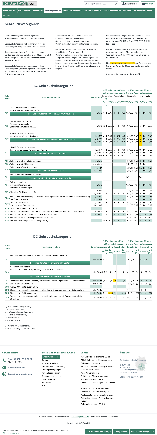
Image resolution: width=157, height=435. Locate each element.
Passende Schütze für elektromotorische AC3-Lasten (50, 140)
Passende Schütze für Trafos (50, 171)
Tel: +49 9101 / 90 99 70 (20, 359)
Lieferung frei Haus (80, 417)
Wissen (84, 353)
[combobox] (98, 3)
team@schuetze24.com (20, 374)
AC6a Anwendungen (90, 373)
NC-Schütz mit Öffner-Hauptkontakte (97, 366)
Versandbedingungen (51, 373)
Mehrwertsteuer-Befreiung (53, 366)
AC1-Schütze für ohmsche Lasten (95, 357)
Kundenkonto (131, 4)
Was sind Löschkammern (92, 379)
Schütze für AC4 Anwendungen (95, 376)
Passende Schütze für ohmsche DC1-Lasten (50, 263)
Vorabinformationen (50, 363)
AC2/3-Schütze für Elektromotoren (96, 360)
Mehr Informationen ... (11, 433)
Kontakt (45, 360)
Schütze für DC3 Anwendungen (95, 388)
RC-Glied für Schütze (90, 370)
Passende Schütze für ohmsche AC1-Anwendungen (50, 114)
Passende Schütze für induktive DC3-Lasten (50, 277)
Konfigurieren (121, 432)
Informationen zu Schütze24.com (58, 353)
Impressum (46, 382)
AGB (44, 386)
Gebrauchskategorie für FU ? (94, 404)
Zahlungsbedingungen (51, 370)
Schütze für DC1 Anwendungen (95, 392)
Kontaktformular (16, 367)
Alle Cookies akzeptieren (142, 432)
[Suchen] (115, 3)
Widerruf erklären (51, 357)
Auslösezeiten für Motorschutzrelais (97, 395)
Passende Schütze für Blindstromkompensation (50, 178)
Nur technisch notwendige (99, 432)
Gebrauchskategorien (90, 363)
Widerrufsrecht (48, 379)
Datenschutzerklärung (51, 376)
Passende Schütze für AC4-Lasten (50, 153)
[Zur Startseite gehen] (19, 3)
